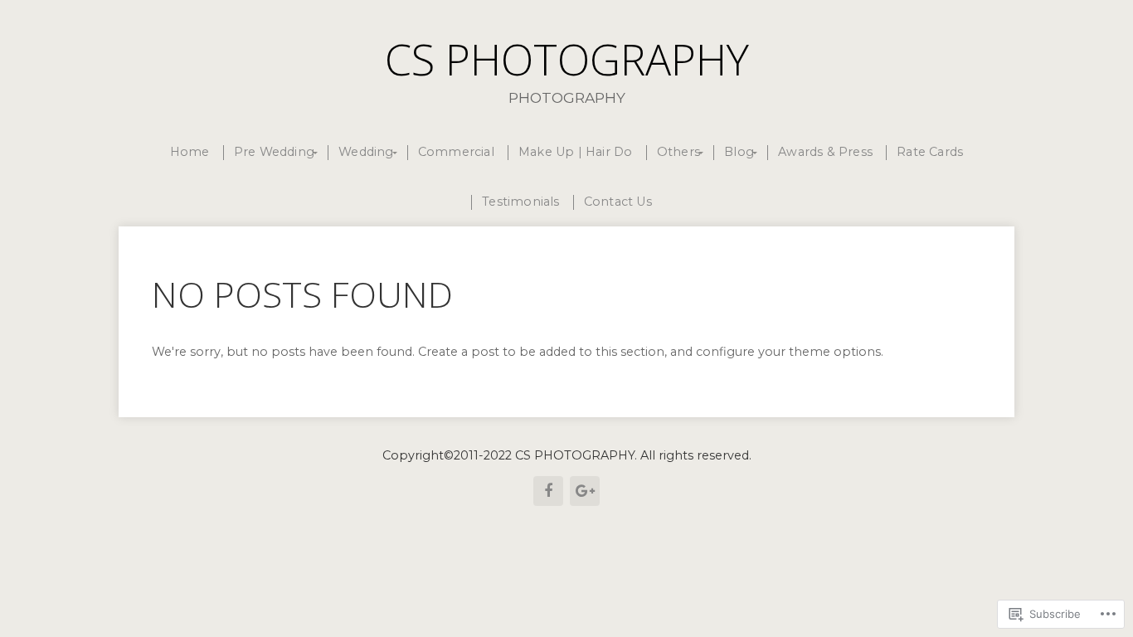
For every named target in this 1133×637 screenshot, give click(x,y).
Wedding (365, 152)
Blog (739, 152)
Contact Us (618, 202)
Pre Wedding (274, 152)
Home (190, 152)
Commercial (456, 152)
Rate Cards (930, 152)
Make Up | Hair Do (575, 152)
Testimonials (520, 202)
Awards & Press (825, 152)
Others (678, 152)
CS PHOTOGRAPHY (567, 59)
